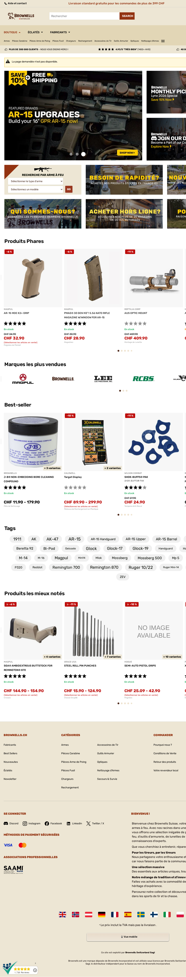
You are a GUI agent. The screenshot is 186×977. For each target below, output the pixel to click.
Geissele (70, 548)
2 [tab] (77, 154)
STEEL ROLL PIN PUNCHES (80, 665)
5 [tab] (132, 352)
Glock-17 (114, 548)
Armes (7, 41)
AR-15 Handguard (103, 539)
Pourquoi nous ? (162, 744)
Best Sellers (10, 753)
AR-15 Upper (136, 539)
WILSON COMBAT (133, 473)
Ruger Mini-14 (171, 567)
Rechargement (85, 41)
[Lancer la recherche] (127, 16)
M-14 (23, 558)
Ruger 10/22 (141, 567)
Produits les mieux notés (34, 593)
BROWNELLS (10, 473)
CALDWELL (69, 473)
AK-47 (52, 539)
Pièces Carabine (19, 41)
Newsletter (10, 779)
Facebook (56, 823)
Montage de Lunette (133, 342)
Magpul (61, 557)
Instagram (34, 823)
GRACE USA (70, 662)
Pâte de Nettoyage (12, 506)
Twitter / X (98, 823)
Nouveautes (11, 761)
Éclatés (34, 32)
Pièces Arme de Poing (40, 41)
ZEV (123, 577)
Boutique (10, 32)
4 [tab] (129, 352)
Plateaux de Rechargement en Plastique (81, 509)
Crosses (7, 698)
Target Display (73, 477)
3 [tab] (83, 154)
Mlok (99, 558)
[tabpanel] (73, 116)
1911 (17, 539)
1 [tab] (71, 154)
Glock (91, 548)
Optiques (134, 41)
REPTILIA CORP (132, 309)
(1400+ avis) (133, 49)
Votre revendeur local (165, 770)
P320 (18, 567)
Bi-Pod (49, 548)
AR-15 (74, 539)
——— (163, 40)
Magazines (68, 342)
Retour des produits (164, 761)
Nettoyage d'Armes (150, 41)
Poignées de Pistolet (12, 345)
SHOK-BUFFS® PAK (136, 477)
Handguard (166, 548)
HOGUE (128, 662)
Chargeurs (71, 41)
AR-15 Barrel (166, 539)
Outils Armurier (121, 41)
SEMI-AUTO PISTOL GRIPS (140, 665)
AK (33, 539)
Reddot (37, 567)
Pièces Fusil (58, 41)
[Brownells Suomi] (154, 914)
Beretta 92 (24, 548)
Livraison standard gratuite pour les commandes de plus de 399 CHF (116, 3)
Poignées (128, 698)
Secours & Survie (107, 779)
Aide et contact (17, 3)
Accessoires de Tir (103, 41)
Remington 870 (104, 567)
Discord (13, 823)
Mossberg (120, 558)
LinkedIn (77, 823)
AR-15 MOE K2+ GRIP (16, 313)
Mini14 (81, 557)
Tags (10, 528)
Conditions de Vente (164, 753)
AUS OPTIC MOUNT (135, 313)
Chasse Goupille (71, 698)
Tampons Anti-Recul (133, 506)
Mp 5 (175, 558)
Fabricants (58, 32)
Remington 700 (66, 567)
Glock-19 (140, 548)
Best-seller (18, 405)
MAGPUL (8, 309)
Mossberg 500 (150, 558)
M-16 (41, 558)
